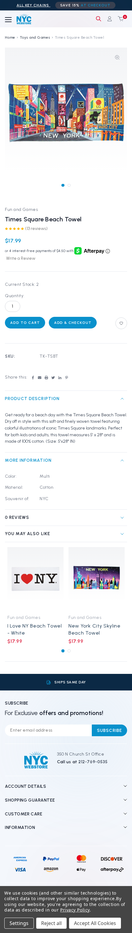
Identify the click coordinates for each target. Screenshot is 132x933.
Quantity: (15, 295)
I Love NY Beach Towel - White (34, 629)
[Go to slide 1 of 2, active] (62, 185)
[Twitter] (53, 377)
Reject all (51, 923)
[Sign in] (109, 19)
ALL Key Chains (33, 5)
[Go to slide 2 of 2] (69, 185)
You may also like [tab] (27, 533)
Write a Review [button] (20, 258)
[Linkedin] (60, 377)
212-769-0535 (93, 761)
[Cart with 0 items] (119, 19)
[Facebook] (33, 377)
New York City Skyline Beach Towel (94, 629)
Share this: (16, 377)
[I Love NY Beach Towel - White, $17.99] (35, 579)
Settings (19, 923)
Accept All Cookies (95, 923)
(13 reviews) (36, 228)
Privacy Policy (75, 910)
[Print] (46, 377)
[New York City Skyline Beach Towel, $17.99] (96, 579)
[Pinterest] (66, 377)
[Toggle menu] (8, 20)
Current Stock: (22, 284)
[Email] (39, 377)
